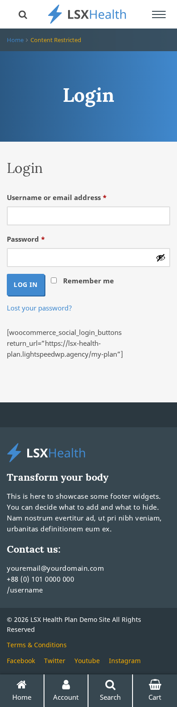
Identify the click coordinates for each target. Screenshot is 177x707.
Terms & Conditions (37, 644)
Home (15, 40)
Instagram (125, 660)
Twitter (54, 660)
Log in (26, 284)
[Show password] (161, 258)
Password (41, 239)
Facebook (21, 660)
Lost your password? (39, 307)
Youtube (87, 660)
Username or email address (72, 197)
